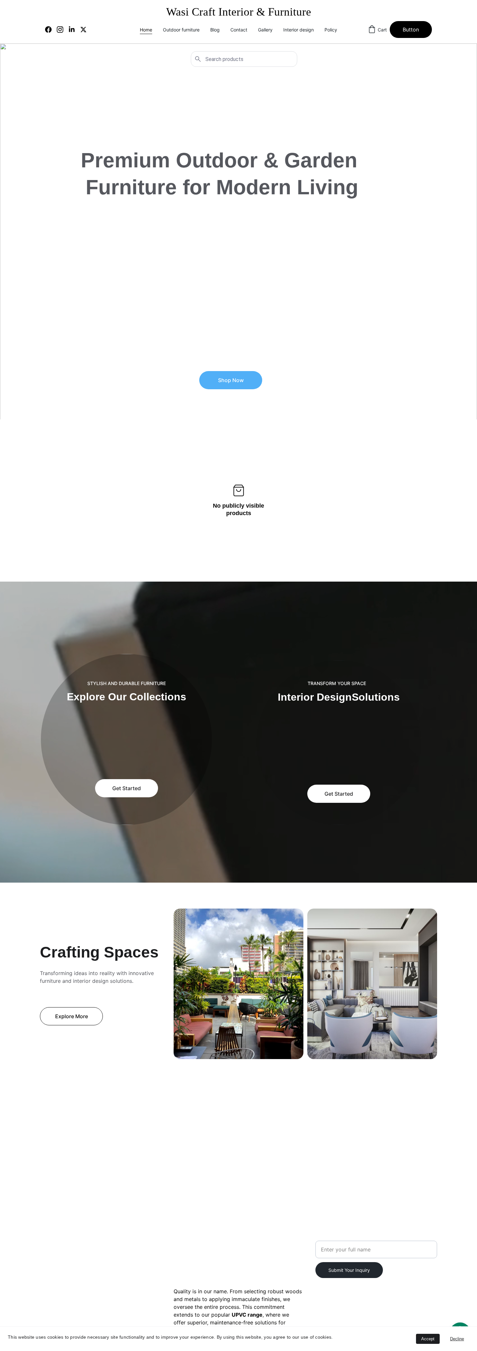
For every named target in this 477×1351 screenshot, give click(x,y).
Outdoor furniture (181, 29)
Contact (238, 29)
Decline (457, 1338)
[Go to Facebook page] (51, 29)
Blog (215, 29)
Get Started (126, 788)
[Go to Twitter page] (83, 29)
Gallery (265, 29)
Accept (427, 1338)
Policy (330, 29)
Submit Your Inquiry (349, 1270)
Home (146, 29)
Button (411, 29)
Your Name (329, 1237)
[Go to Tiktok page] (71, 1274)
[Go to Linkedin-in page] (74, 29)
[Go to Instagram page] (62, 29)
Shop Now (231, 380)
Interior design (298, 29)
